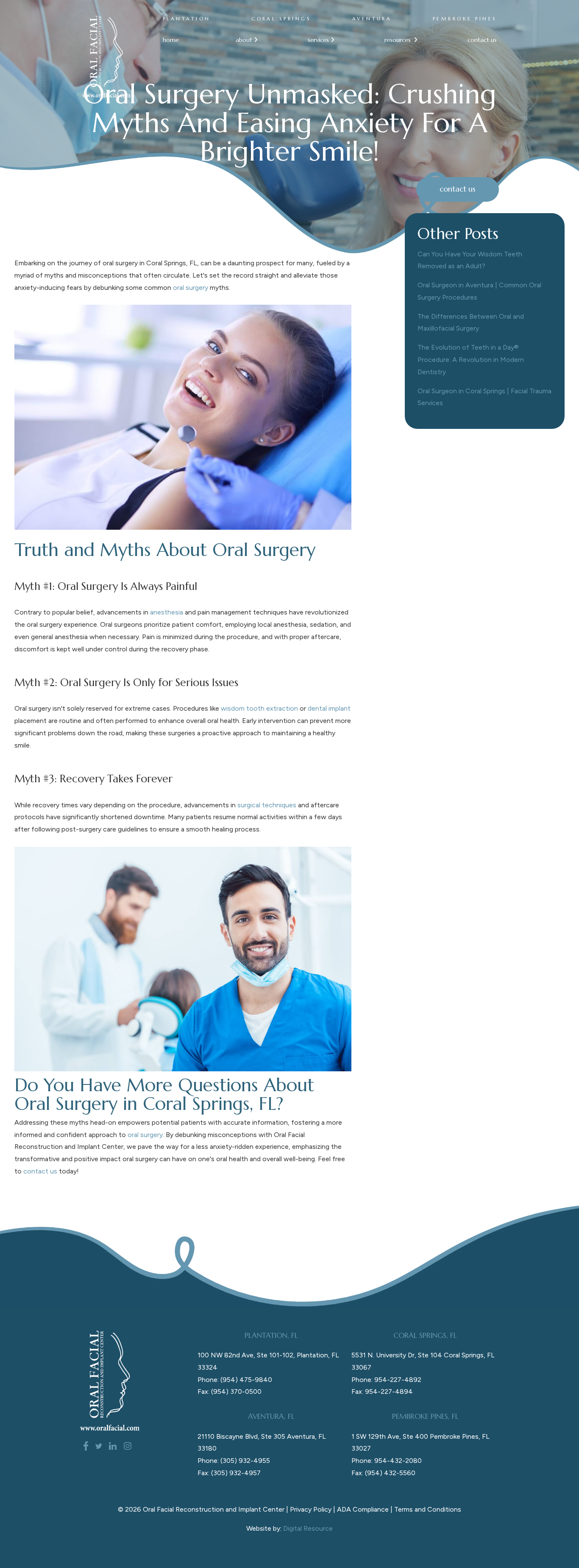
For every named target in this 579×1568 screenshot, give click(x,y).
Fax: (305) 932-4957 (229, 1473)
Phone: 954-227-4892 (386, 1380)
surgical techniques (266, 805)
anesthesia (166, 612)
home (171, 40)
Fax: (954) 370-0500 (230, 1391)
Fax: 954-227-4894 (382, 1391)
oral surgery (190, 288)
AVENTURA (372, 19)
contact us (482, 40)
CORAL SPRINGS (281, 19)
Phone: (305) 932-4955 (234, 1461)
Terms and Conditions (427, 1509)
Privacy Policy (310, 1509)
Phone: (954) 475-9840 (235, 1380)
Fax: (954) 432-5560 (383, 1473)
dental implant (329, 708)
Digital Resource (308, 1528)
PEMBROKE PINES (465, 19)
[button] (243, 40)
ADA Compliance (363, 1509)
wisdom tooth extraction (259, 708)
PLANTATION (187, 19)
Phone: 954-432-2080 (386, 1461)
